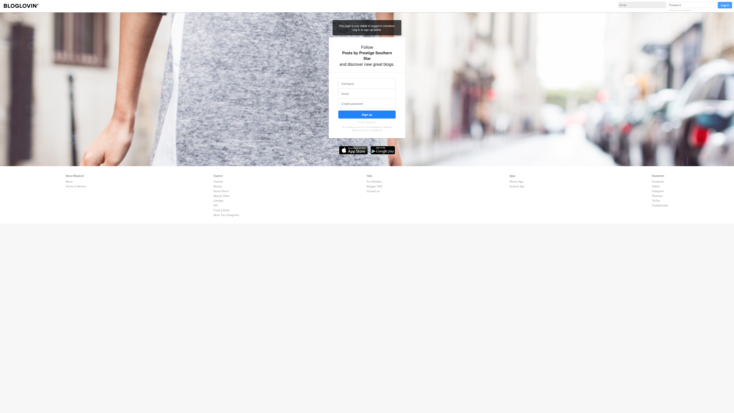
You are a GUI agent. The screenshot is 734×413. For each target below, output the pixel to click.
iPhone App (516, 181)
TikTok (656, 200)
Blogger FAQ (374, 186)
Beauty (218, 186)
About (69, 181)
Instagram (658, 191)
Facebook (658, 181)
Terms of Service (76, 186)
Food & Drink (221, 210)
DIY (216, 205)
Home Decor (221, 191)
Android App (516, 186)
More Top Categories (226, 215)
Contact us (373, 191)
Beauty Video (222, 196)
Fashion (218, 181)
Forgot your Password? (680, 10)
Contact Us (377, 130)
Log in (357, 30)
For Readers (374, 181)
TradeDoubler (660, 205)
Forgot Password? (367, 122)
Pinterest (657, 196)
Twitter (656, 186)
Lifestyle (218, 200)
